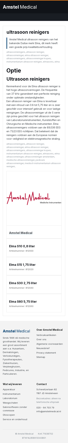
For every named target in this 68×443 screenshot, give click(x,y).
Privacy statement (46, 352)
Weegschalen (10, 402)
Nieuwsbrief (43, 348)
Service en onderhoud (15, 419)
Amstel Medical (20, 233)
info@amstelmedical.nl (48, 411)
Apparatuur (9, 389)
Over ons (41, 339)
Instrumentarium (11, 393)
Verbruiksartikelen (46, 335)
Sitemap (40, 357)
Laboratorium (10, 398)
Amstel (20, 7)
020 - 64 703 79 (45, 407)
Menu (61, 7)
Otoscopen (9, 414)
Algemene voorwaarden (49, 343)
